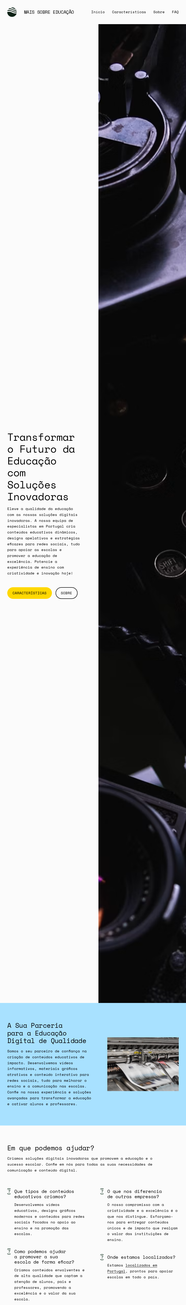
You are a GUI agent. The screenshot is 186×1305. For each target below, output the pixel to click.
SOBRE (66, 593)
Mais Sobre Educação (49, 12)
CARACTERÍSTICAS (29, 593)
